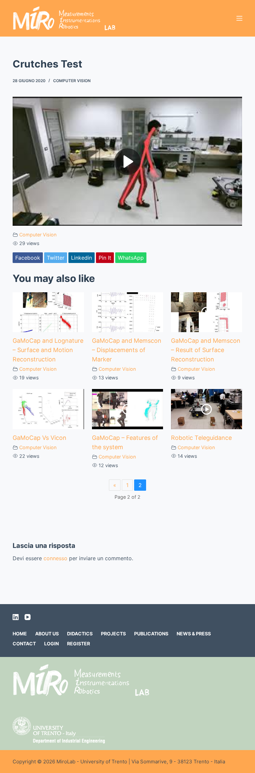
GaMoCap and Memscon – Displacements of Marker (126, 350)
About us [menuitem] (47, 633)
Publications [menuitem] (151, 633)
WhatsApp (131, 257)
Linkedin (81, 257)
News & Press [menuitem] (194, 633)
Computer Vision (72, 80)
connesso (55, 558)
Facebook (27, 257)
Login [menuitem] (51, 643)
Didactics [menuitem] (80, 633)
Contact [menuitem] (24, 643)
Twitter (55, 257)
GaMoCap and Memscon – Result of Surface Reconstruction (205, 350)
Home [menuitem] (20, 633)
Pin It (105, 257)
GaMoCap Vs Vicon (39, 437)
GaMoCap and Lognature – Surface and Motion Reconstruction (48, 350)
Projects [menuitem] (113, 633)
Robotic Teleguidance (201, 437)
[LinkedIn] (16, 617)
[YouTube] (28, 617)
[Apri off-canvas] (239, 18)
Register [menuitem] (78, 643)
